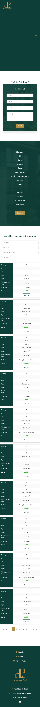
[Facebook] (20, 702)
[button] (36, 35)
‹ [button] (6, 629)
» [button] (36, 629)
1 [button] (13, 629)
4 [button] (23, 629)
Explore (26, 295)
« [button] (3, 629)
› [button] (33, 629)
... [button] (10, 629)
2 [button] (16, 629)
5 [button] (26, 629)
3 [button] (19, 629)
